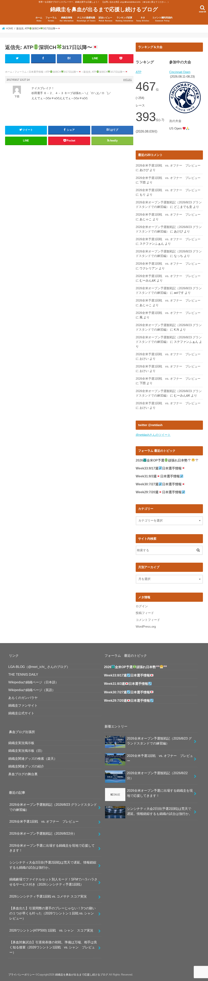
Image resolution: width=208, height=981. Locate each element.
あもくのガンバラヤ (23, 697)
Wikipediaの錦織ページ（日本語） (33, 682)
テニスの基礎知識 (86, 19)
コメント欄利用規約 (162, 19)
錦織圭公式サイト (21, 713)
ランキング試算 (124, 19)
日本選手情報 (36, 71)
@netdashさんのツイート (153, 434)
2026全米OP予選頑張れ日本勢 (161, 460)
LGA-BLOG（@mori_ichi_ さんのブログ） (39, 667)
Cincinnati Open (179, 72)
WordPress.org (146, 626)
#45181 (127, 79)
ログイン (142, 606)
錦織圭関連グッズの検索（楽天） (32, 758)
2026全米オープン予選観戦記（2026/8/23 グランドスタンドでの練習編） (53, 807)
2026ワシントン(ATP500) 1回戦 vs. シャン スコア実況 (51, 930)
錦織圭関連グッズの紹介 (26, 766)
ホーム (39, 19)
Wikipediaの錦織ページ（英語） (31, 690)
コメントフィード (148, 619)
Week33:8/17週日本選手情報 (159, 468)
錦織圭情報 (67, 19)
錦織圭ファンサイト (23, 705)
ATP (138, 72)
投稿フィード (145, 613)
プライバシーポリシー (21, 974)
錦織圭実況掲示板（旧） (26, 750)
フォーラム (51, 19)
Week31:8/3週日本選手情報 (158, 476)
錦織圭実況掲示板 (21, 743)
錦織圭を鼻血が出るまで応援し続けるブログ (104, 9)
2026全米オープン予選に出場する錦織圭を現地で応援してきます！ (52, 848)
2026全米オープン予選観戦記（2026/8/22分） (43, 833)
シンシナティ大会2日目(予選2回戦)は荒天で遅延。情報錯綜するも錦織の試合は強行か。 (52, 864)
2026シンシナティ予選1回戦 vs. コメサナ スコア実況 (48, 896)
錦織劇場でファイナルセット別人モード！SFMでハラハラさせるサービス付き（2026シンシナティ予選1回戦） (53, 881)
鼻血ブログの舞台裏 (23, 774)
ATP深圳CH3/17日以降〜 (61, 71)
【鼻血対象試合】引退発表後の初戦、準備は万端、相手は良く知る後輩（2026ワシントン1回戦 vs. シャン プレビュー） (53, 947)
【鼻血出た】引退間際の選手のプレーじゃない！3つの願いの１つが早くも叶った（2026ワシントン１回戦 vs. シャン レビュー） (52, 913)
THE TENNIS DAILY (23, 674)
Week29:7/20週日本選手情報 (159, 492)
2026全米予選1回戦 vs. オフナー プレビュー (168, 165)
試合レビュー (105, 19)
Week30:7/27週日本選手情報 (159, 484)
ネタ (142, 19)
